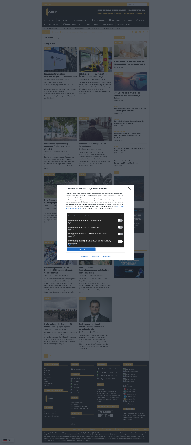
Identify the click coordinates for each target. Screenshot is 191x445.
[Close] (130, 189)
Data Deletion (84, 256)
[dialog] (95, 222)
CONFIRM (81, 249)
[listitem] (95, 216)
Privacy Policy (106, 256)
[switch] (120, 220)
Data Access (95, 256)
